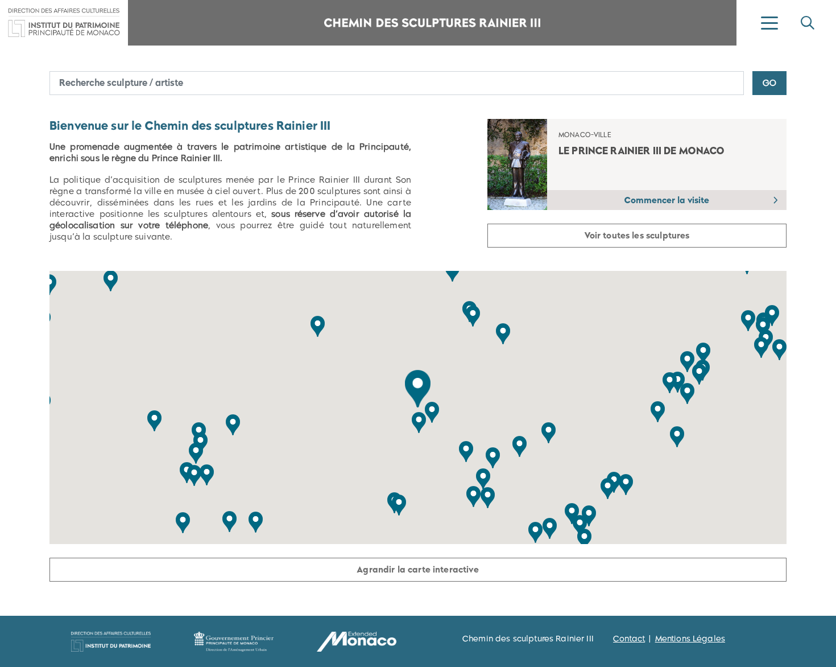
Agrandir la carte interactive (417, 569)
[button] (418, 388)
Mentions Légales (690, 638)
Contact (629, 638)
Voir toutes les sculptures (637, 235)
